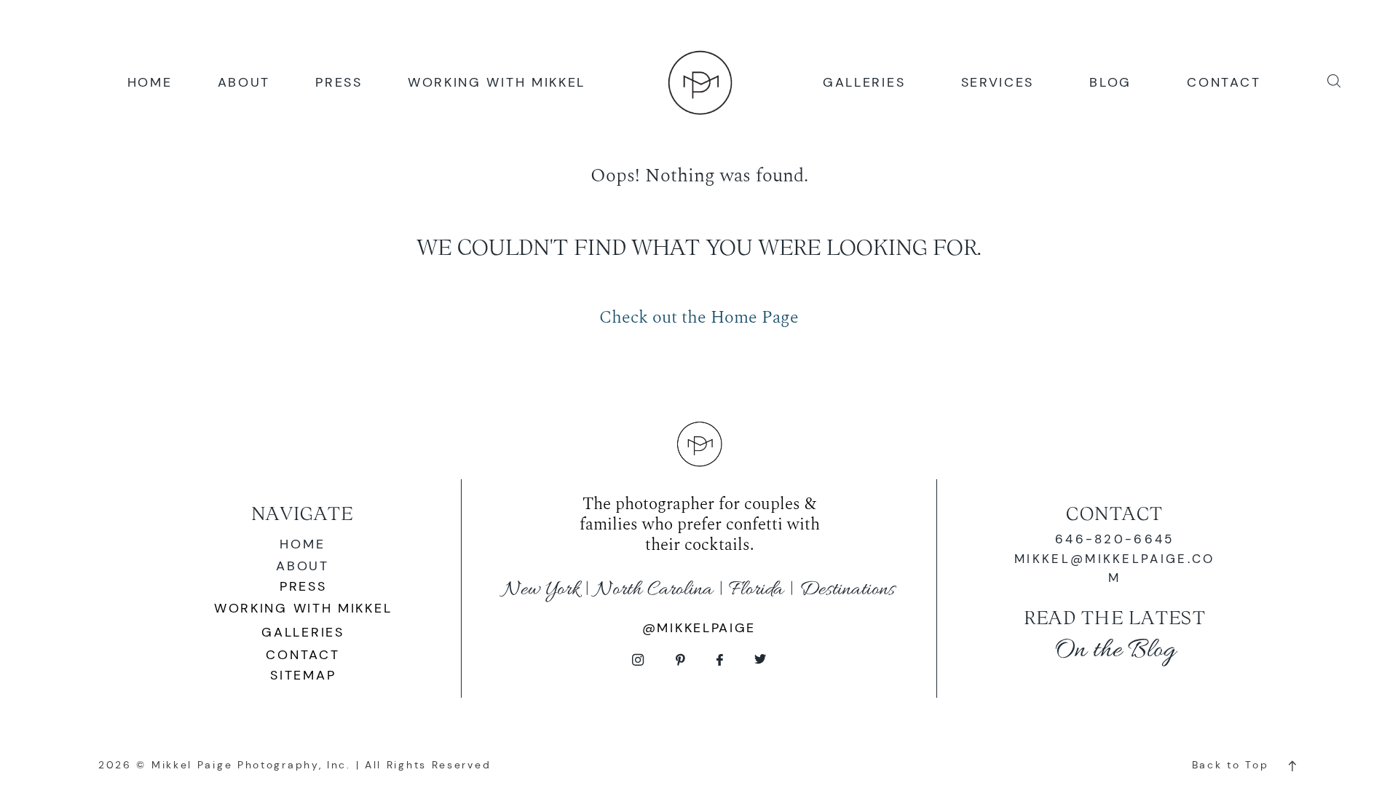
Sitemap (303, 675)
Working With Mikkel (303, 608)
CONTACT (1223, 81)
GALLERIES (864, 81)
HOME (150, 81)
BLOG (1110, 81)
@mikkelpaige (699, 628)
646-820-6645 (1114, 539)
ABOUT (244, 81)
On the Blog (1114, 651)
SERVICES (998, 81)
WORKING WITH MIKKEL (496, 81)
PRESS (339, 81)
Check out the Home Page (699, 317)
